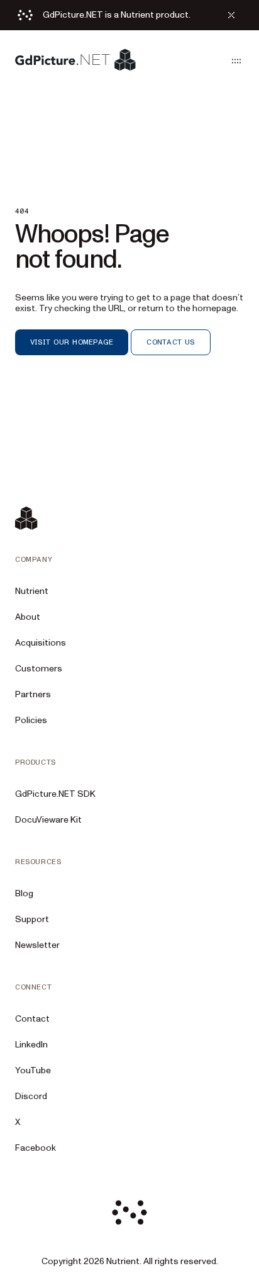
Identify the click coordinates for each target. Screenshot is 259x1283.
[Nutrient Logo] (75, 61)
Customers (38, 669)
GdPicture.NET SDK (55, 794)
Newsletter (37, 945)
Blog (24, 893)
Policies (31, 720)
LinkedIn (31, 1045)
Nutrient (31, 591)
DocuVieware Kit (48, 820)
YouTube (33, 1070)
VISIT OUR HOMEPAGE (71, 342)
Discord (31, 1096)
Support (32, 919)
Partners (33, 694)
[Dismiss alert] (231, 15)
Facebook (35, 1148)
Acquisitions (40, 643)
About (27, 617)
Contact (32, 1019)
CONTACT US (170, 342)
